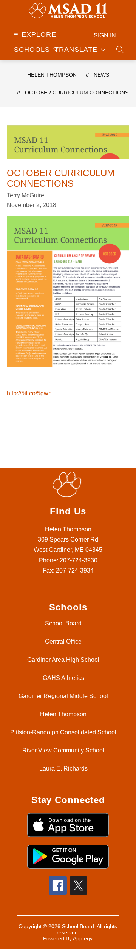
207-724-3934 (75, 570)
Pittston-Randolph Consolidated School (63, 732)
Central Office (63, 641)
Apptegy (83, 938)
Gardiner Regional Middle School (63, 696)
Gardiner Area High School (63, 659)
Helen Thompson (52, 75)
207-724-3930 (78, 560)
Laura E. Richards (63, 768)
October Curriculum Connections (76, 93)
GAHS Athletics (63, 678)
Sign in (105, 35)
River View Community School (63, 750)
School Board (63, 623)
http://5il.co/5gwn (29, 393)
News (101, 75)
